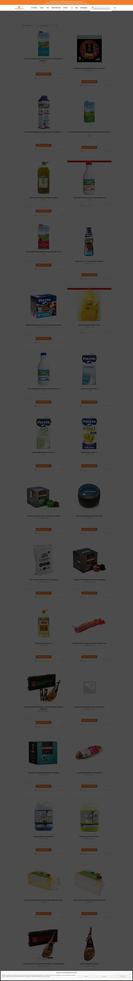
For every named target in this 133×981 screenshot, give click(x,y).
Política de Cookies (46, 976)
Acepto (86, 976)
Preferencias (122, 976)
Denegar (104, 976)
